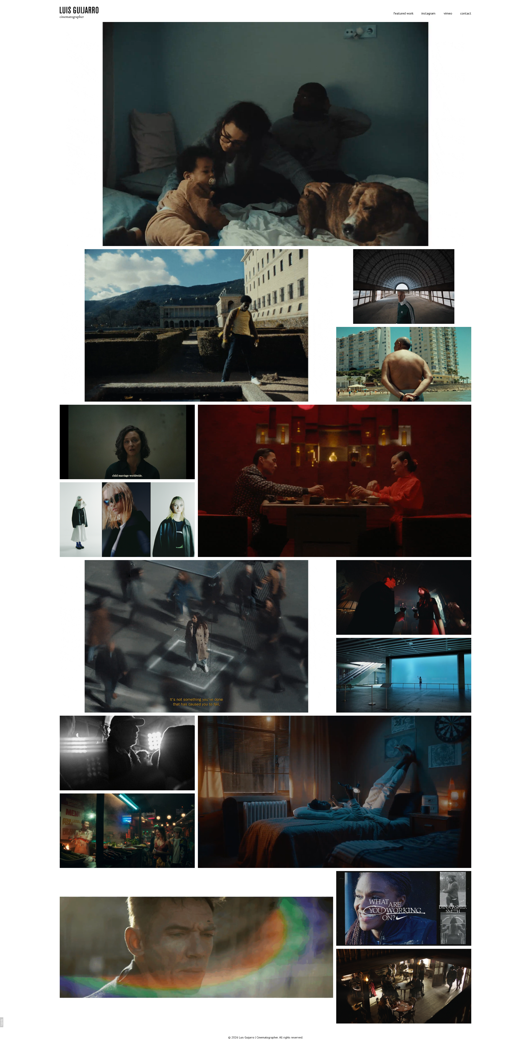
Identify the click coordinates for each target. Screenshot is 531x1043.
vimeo (448, 13)
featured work (403, 13)
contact (465, 13)
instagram (428, 13)
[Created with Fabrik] (1, 1022)
